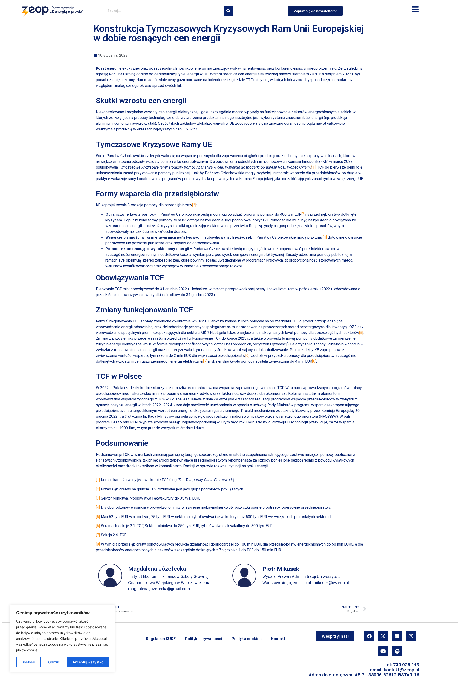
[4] (325, 237)
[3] (98, 498)
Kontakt (278, 639)
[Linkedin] (397, 636)
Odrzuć (54, 662)
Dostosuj (28, 662)
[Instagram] (411, 636)
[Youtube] (383, 651)
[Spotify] (397, 651)
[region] (62, 638)
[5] (361, 332)
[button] (415, 10)
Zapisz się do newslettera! (315, 11)
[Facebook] (369, 636)
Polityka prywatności (203, 639)
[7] (205, 361)
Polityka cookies (247, 639)
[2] (194, 205)
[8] (314, 361)
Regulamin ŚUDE (161, 639)
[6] (247, 355)
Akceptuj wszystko (88, 662)
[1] (313, 167)
